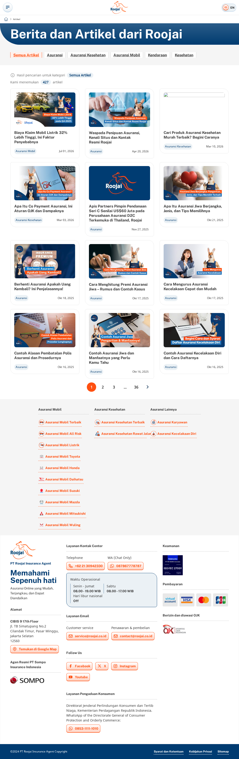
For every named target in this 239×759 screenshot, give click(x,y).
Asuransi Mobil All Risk (63, 434)
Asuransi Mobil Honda (62, 468)
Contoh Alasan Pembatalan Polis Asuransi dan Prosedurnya (42, 355)
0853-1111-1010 (86, 728)
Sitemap (223, 751)
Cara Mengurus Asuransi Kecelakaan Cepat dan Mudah (190, 286)
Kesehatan (184, 55)
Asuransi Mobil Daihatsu (64, 479)
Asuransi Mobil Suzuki (62, 491)
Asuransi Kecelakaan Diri (176, 434)
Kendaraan (157, 55)
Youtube (81, 677)
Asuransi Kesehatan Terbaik (123, 422)
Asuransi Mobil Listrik (62, 445)
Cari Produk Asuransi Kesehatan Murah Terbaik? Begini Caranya (192, 135)
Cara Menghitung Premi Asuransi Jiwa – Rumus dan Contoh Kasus (118, 286)
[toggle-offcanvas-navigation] (8, 7)
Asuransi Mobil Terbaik (63, 422)
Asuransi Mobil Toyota (62, 456)
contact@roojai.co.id (136, 636)
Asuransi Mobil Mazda (62, 502)
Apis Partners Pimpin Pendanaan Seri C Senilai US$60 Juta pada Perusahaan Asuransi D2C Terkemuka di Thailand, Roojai (117, 213)
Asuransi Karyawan (172, 422)
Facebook (82, 666)
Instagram (128, 666)
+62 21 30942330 (89, 566)
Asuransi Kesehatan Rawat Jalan (124, 434)
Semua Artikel (26, 55)
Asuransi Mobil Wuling (63, 525)
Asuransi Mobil (126, 55)
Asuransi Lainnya (163, 409)
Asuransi (55, 55)
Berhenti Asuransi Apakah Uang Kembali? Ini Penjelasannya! (42, 286)
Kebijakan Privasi (200, 751)
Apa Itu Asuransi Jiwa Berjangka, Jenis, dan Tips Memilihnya (193, 208)
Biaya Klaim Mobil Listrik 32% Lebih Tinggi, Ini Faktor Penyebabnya (40, 137)
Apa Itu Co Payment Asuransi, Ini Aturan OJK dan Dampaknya (43, 208)
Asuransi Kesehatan (87, 55)
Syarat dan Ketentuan (168, 751)
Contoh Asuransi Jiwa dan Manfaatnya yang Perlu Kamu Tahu (111, 358)
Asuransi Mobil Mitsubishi (65, 513)
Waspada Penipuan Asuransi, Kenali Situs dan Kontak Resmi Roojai (114, 137)
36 (136, 387)
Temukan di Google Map (38, 649)
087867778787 (128, 566)
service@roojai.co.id (90, 636)
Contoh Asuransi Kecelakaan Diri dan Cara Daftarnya (192, 355)
